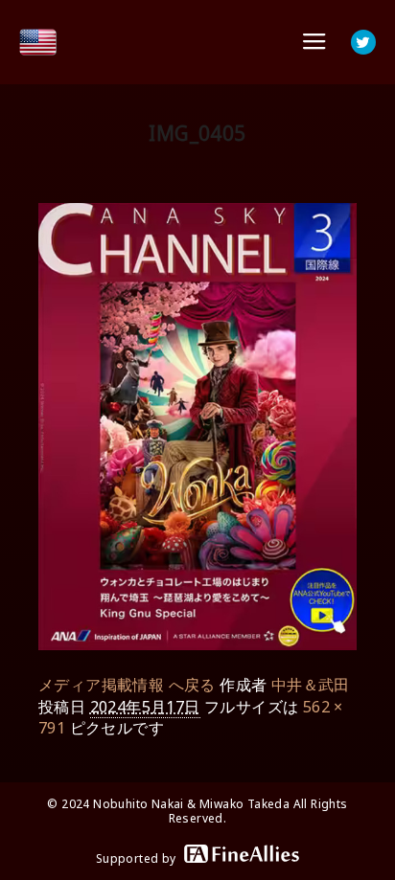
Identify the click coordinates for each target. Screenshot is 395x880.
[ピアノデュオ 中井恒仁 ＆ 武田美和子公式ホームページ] (38, 42)
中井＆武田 (310, 684)
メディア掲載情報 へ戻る (127, 684)
